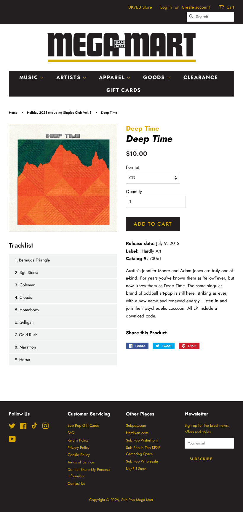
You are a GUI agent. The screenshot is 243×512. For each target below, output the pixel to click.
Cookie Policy (79, 455)
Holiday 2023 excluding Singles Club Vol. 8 (59, 112)
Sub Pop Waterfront (142, 440)
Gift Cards (123, 90)
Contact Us (76, 483)
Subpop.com (136, 425)
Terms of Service (81, 462)
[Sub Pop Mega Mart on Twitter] (12, 427)
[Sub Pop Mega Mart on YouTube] (12, 440)
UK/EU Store (140, 7)
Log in (166, 7)
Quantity (134, 191)
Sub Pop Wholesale (142, 461)
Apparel (113, 77)
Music (29, 77)
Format (132, 167)
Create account (196, 7)
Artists (69, 77)
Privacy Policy (78, 447)
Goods (155, 77)
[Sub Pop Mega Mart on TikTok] (34, 427)
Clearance (200, 77)
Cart (230, 7)
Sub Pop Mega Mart (137, 500)
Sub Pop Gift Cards (83, 425)
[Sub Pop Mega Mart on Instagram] (45, 427)
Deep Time (142, 128)
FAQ (71, 433)
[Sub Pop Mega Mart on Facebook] (23, 427)
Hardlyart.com (137, 433)
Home (13, 112)
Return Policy (78, 440)
